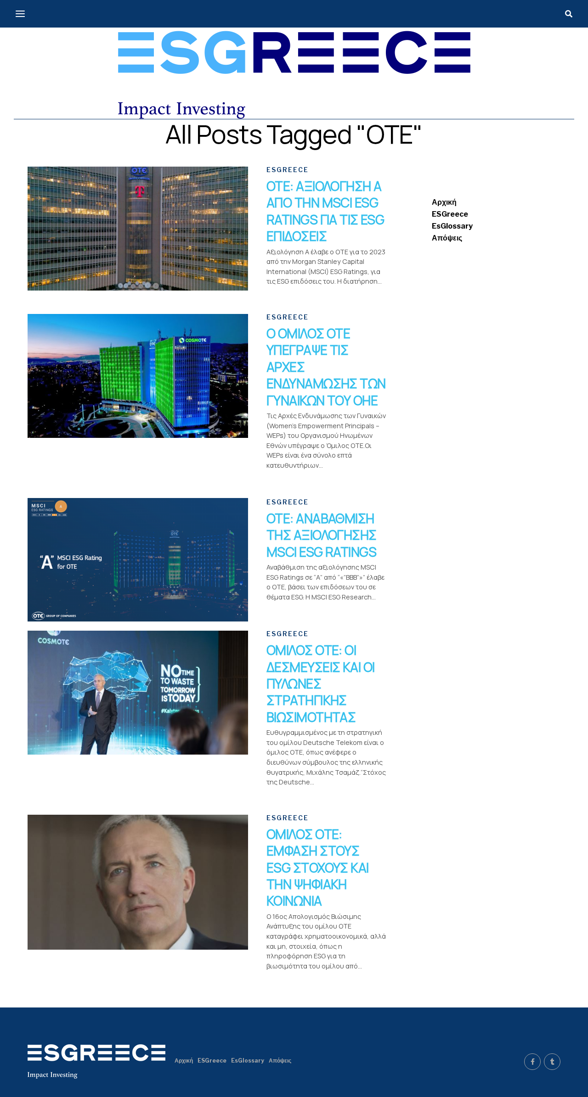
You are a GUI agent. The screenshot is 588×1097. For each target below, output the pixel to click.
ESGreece (450, 214)
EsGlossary (452, 226)
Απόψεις (447, 238)
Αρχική (444, 202)
